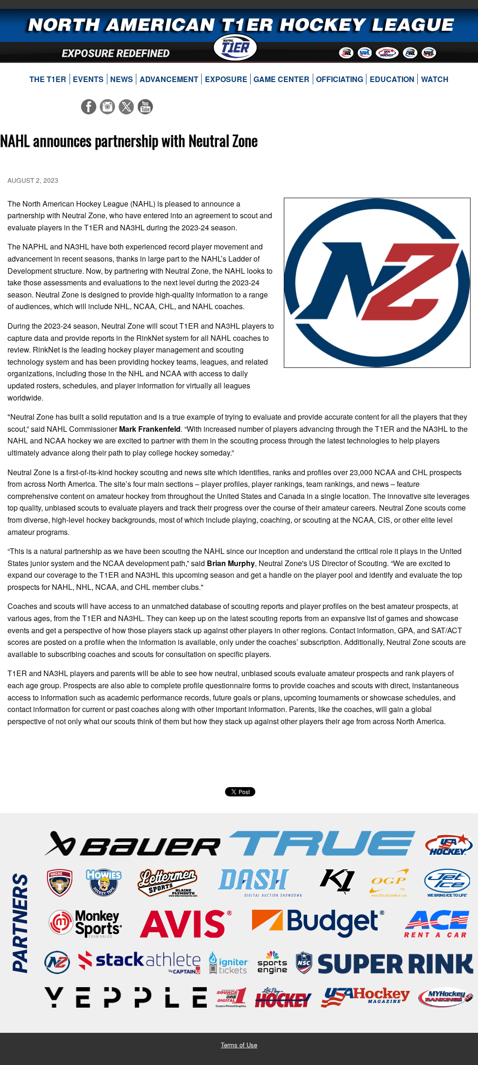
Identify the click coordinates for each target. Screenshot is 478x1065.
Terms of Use (239, 1044)
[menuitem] (48, 79)
